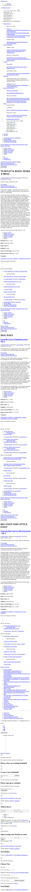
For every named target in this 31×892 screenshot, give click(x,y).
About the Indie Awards (12, 73)
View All (9, 29)
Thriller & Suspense (20, 30)
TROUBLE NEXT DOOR (10, 442)
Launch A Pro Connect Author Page (17, 102)
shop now (3, 163)
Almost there (4, 790)
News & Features (8, 15)
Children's (23, 37)
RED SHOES (7, 475)
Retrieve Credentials (19, 880)
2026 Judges (16, 74)
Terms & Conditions (8, 704)
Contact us (6, 702)
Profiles (8, 57)
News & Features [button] (8, 44)
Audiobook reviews (8, 13)
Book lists (14, 42)
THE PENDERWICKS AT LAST (12, 286)
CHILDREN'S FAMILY (24, 258)
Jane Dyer (19, 177)
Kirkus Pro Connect (22, 695)
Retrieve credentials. (15, 800)
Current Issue (10, 85)
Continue (17, 775)
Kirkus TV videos (19, 679)
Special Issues (16, 85)
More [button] (5, 103)
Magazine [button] (6, 76)
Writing (8, 93)
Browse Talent (18, 115)
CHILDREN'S (7, 159)
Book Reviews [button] (7, 23)
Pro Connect (7, 19)
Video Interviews (8, 16)
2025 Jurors (12, 68)
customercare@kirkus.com (22, 855)
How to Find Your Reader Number (20, 872)
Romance (13, 31)
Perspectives (13, 57)
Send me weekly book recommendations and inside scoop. (15, 821)
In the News (17, 59)
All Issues (22, 85)
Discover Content (11, 115)
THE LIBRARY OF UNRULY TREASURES (15, 276)
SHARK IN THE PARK (10, 651)
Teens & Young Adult (15, 37)
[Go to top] (4, 733)
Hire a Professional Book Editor (11, 690)
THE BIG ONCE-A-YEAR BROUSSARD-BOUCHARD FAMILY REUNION (14, 464)
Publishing (16, 93)
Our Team (9, 699)
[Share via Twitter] (8, 151)
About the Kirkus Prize (18, 681)
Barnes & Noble (8, 164)
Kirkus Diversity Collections (10, 695)
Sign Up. (16, 883)
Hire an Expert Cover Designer (18, 100)
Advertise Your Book (13, 691)
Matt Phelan (22, 279)
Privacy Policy (7, 703)
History (13, 34)
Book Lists (11, 677)
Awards (18, 57)
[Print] (5, 154)
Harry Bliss (22, 299)
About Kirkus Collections (22, 110)
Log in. (15, 793)
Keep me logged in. (5, 823)
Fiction (14, 30)
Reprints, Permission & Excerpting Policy (9, 708)
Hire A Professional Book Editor (14, 98)
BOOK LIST (8, 144)
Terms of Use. (25, 820)
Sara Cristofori (21, 644)
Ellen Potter (5, 536)
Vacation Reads (12, 43)
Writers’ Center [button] (7, 688)
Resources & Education (12, 90)
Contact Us (6, 712)
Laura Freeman (20, 344)
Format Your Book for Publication (19, 99)
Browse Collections (11, 110)
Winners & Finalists (8, 681)
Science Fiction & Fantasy (13, 33)
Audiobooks (9, 30)
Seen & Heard (23, 57)
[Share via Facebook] (9, 149)
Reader (5, 814)
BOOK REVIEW (11, 433)
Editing (12, 93)
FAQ (17, 699)
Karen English (5, 344)
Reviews (6, 158)
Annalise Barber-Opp (24, 468)
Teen (20, 50)
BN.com (15, 164)
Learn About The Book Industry (17, 692)
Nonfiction (21, 33)
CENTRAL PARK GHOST (10, 641)
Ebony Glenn (22, 478)
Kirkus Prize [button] (7, 680)
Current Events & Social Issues (14, 35)
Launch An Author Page (16, 116)
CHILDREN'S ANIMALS (7, 417)
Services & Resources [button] (9, 88)
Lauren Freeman (23, 444)
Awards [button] (5, 61)
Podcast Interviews (8, 18)
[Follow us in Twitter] (4, 727)
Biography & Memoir (17, 673)
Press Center (21, 699)
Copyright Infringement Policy (11, 706)
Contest (14, 699)
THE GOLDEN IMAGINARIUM (12, 662)
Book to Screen (10, 59)
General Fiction (10, 50)
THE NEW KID (8, 434)
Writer (5, 816)
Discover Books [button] (7, 669)
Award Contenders (22, 73)
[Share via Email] (8, 152)
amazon (2, 164)
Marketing (21, 93)
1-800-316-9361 (9, 855)
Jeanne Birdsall (6, 177)
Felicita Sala (18, 536)
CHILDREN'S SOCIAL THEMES (9, 258)
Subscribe (15, 86)
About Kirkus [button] (7, 698)
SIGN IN (9, 3)
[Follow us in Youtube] (4, 730)
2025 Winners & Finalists (13, 67)
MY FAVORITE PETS (9, 297)
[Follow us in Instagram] (4, 728)
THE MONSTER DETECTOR (11, 628)
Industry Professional (9, 817)
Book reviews (7, 12)
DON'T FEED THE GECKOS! (11, 450)
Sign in (2, 820)
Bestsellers (9, 42)
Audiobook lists (20, 42)
